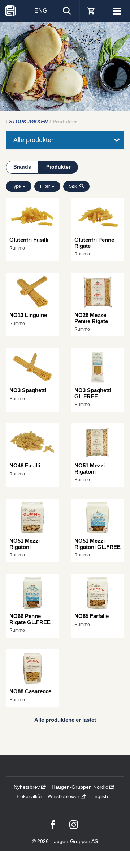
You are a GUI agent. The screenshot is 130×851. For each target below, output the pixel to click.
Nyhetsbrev (27, 787)
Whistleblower (64, 796)
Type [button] (17, 186)
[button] (76, 186)
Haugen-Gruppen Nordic (80, 787)
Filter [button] (45, 186)
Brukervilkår (28, 796)
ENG (40, 10)
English (99, 796)
